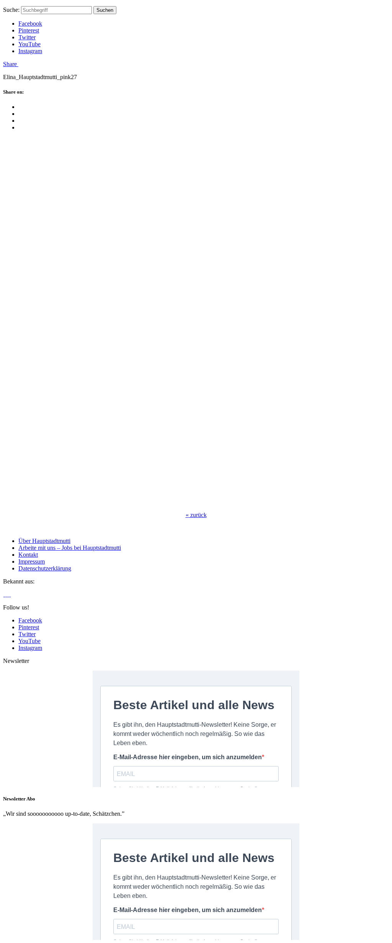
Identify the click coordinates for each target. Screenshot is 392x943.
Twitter (27, 37)
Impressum (31, 561)
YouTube (29, 44)
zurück (196, 515)
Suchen (104, 10)
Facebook (30, 23)
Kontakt (28, 554)
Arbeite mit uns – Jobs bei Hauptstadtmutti (69, 547)
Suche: (11, 9)
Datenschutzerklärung (44, 568)
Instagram (30, 51)
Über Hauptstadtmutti (44, 541)
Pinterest (28, 30)
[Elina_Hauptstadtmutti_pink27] (125, 502)
